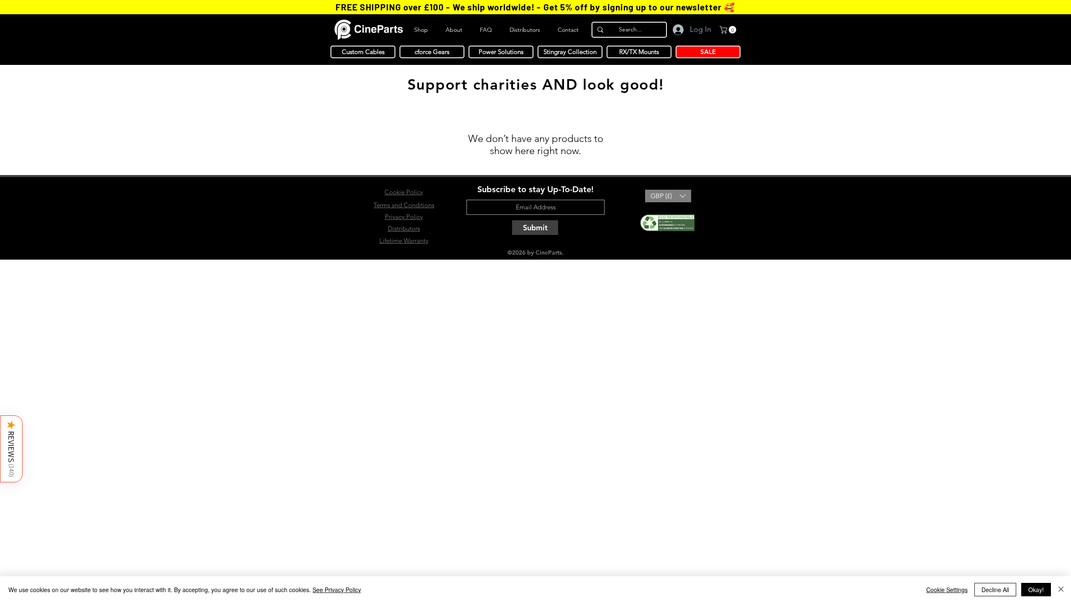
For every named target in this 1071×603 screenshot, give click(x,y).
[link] (729, 30)
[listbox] (668, 196)
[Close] (1061, 589)
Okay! (1036, 589)
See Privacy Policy (337, 589)
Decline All (995, 589)
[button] (11, 448)
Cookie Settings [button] (947, 589)
